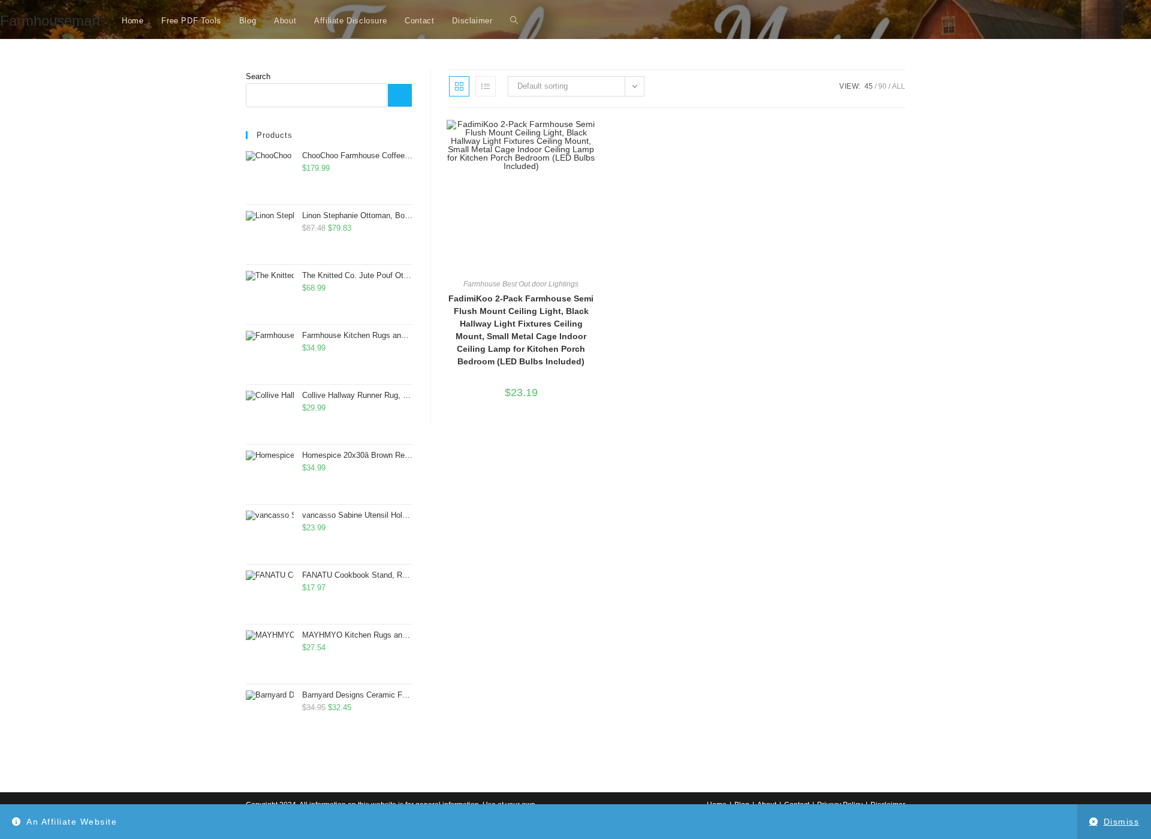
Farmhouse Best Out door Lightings (520, 284)
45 (868, 86)
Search (258, 76)
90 (882, 86)
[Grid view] (459, 86)
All (898, 86)
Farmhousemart (50, 21)
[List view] (485, 86)
